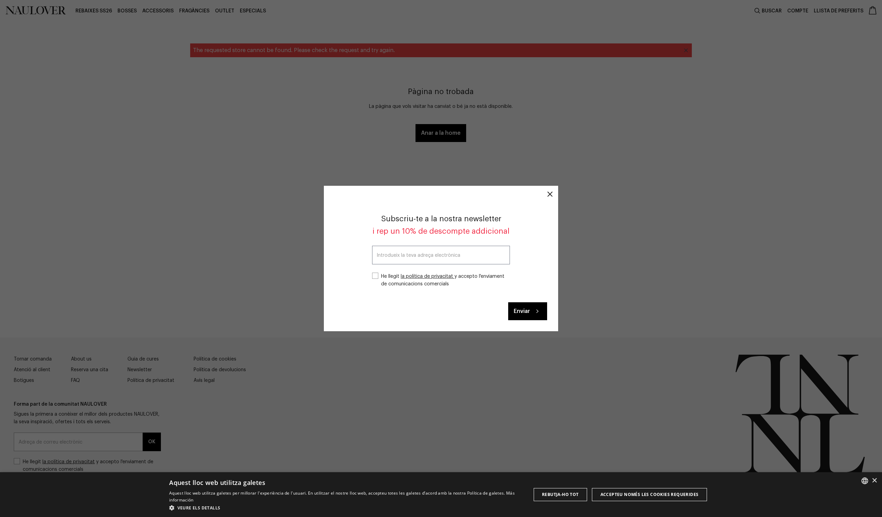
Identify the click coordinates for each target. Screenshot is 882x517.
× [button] (874, 480)
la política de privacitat (427, 276)
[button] (344, 508)
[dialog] (441, 494)
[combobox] (864, 480)
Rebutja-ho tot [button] (560, 494)
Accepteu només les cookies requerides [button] (650, 494)
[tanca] (550, 194)
